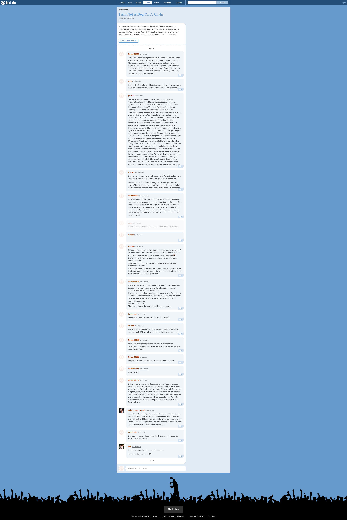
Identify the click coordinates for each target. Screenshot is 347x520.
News (130, 3)
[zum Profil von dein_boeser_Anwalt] (121, 410)
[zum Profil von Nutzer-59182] (121, 340)
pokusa (131, 96)
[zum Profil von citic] (121, 446)
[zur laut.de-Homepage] (11, 2)
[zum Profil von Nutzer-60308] (121, 357)
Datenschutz (169, 516)
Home (122, 3)
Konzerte (167, 3)
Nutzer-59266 (133, 54)
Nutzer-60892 (133, 380)
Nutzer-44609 (133, 282)
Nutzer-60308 (133, 357)
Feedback (212, 516)
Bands (138, 3)
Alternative (122, 20)
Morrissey (124, 10)
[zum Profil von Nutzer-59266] (121, 54)
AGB (204, 516)
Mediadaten (181, 516)
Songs (156, 3)
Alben (147, 3)
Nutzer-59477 (133, 196)
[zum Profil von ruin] (121, 81)
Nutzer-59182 (133, 340)
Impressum (157, 516)
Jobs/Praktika (194, 516)
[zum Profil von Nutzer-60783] (121, 368)
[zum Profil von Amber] (121, 235)
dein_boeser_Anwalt (136, 410)
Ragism (131, 172)
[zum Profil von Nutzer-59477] (121, 196)
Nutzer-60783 (133, 369)
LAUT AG (146, 516)
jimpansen (132, 314)
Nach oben (173, 509)
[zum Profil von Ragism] (121, 172)
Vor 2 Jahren (136, 446)
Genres (179, 3)
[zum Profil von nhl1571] (121, 326)
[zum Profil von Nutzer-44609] (121, 281)
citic (130, 447)
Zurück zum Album (129, 41)
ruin (130, 81)
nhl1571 (131, 326)
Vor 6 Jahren (143, 54)
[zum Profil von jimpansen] (121, 314)
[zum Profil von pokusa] (121, 95)
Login (343, 2)
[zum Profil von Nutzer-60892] (121, 380)
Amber (131, 235)
